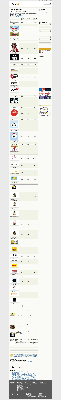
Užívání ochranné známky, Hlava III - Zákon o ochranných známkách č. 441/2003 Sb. (23, 374)
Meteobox (48, 0)
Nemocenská (18, 388)
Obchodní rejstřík (41, 0)
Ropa (25, 389)
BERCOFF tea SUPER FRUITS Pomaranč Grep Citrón (14, 218)
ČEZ (27, 383)
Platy (22, 386)
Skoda (39, 36)
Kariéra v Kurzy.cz (40, 394)
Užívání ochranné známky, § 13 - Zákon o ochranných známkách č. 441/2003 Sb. (23, 373)
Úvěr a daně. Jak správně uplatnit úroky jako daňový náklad (45, 52)
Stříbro (30, 388)
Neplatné (16, 16)
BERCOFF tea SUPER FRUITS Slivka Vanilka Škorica (14, 200)
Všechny (22, 15)
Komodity (20, 325)
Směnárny (18, 384)
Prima (39, 38)
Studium (51, 0)
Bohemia (40, 31)
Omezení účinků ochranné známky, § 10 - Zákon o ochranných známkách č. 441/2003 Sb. (24, 375)
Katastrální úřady (34, 385)
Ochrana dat (26, 393)
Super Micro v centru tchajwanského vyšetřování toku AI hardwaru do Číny (23, 346)
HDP (28, 385)
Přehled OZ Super (30, 361)
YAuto (45, 0)
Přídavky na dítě (12, 385)
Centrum (40, 28)
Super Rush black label (14, 95)
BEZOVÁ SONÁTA (41, 13)
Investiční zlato (28, 388)
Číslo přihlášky (22, 18)
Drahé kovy (26, 387)
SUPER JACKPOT (14, 183)
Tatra (39, 40)
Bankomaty (21, 382)
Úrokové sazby (19, 383)
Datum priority (35, 18)
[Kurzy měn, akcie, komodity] (16, 394)
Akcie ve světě (35, 353)
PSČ (36, 383)
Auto (40, 383)
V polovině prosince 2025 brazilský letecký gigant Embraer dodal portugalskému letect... (25, 354)
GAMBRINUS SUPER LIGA (14, 144)
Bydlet (49, 0)
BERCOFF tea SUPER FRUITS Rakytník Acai (14, 209)
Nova (39, 37)
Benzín (29, 389)
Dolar (22, 384)
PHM (27, 389)
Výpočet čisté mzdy (12, 383)
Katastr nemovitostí (34, 384)
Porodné (22, 388)
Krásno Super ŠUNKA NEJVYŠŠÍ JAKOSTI (14, 153)
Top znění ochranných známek (43, 22)
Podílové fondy (29, 384)
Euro (20, 384)
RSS (41, 396)
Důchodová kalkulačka (12, 384)
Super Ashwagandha (14, 40)
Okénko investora (47, 95)
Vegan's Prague (41, 14)
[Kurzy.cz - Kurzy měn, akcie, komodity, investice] (15, 4)
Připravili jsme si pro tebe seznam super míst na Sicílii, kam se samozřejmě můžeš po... (25, 356)
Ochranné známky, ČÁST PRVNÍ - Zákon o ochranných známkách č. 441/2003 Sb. (23, 376)
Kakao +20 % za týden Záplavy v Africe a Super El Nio (20, 324)
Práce (18, 385)
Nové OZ (16, 11)
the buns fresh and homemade (43, 12)
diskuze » (45, 116)
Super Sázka (14, 107)
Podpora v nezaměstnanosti (20, 389)
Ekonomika (26, 385)
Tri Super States (14, 119)
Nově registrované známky (42, 9)
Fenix (39, 39)
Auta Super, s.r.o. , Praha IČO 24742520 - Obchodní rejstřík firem (20, 371)
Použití (39, 396)
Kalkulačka (11, 382)
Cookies (30, 393)
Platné (13, 16)
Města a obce (33, 383)
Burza (25, 383)
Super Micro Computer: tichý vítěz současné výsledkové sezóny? (22, 353)
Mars (39, 43)
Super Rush (14, 96)
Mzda (20, 386)
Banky (18, 382)
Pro (39, 24)
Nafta (30, 389)
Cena (42, 383)
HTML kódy (44, 396)
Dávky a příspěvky (19, 387)
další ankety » (47, 116)
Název (14, 18)
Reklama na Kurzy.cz (41, 393)
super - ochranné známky (15, 372)
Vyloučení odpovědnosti (28, 394)
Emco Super (14, 64)
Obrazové (13, 15)
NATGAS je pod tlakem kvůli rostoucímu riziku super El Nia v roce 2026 (23, 347)
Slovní (16, 15)
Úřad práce (18, 386)
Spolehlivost (44, 383)
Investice (20, 333)
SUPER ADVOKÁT (14, 67)
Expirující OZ (20, 11)
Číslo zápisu (28, 18)
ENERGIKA (40, 10)
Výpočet (14, 382)
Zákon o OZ (24, 11)
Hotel (39, 30)
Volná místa (20, 385)
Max (39, 44)
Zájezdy (44, 0)
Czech (39, 25)
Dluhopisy (26, 384)
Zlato (25, 388)
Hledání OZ (11, 11)
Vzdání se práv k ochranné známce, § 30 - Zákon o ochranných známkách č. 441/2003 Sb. (24, 379)
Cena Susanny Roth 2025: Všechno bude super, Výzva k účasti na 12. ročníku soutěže (25, 355)
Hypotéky (22, 383)
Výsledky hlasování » (41, 116)
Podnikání (33, 382)
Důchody (18, 390)
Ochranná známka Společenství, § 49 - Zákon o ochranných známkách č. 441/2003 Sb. (23, 378)
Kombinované (19, 15)
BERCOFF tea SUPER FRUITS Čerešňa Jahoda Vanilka (14, 238)
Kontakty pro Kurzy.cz (41, 395)
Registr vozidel (41, 384)
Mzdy (29, 385)
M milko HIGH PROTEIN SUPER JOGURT (14, 105)
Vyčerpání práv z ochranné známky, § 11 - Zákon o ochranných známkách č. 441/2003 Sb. (24, 377)
